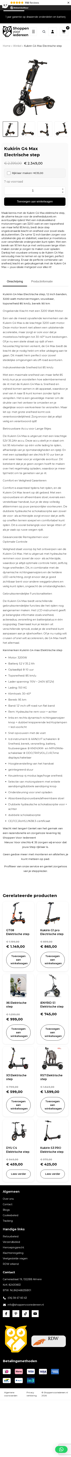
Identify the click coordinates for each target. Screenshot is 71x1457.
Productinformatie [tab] (42, 281)
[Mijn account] (52, 31)
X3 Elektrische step (16, 1077)
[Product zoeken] (44, 32)
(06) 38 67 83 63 (17, 1297)
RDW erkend (11, 1264)
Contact (7, 1204)
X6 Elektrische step (16, 1004)
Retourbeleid (10, 1236)
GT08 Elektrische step (17, 932)
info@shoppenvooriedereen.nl (26, 1304)
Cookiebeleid (10, 1215)
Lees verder (18, 1173)
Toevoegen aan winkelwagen (35, 201)
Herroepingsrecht (13, 1247)
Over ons (8, 1198)
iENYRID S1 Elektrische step (52, 1004)
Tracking (8, 1220)
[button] (61, 1449)
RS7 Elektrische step (51, 1077)
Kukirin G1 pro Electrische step (52, 932)
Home (7, 45)
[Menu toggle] (33, 31)
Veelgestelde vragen (15, 1258)
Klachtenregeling (13, 1253)
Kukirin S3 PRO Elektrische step (52, 1149)
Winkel (17, 45)
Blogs (6, 1209)
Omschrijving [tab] (15, 281)
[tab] (10, 129)
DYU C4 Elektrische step (17, 1149)
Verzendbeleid (11, 1242)
